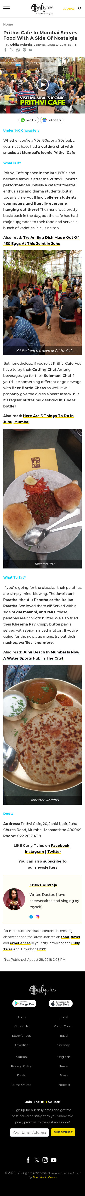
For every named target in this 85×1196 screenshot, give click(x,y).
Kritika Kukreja (21, 44)
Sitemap (63, 1045)
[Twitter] (36, 1160)
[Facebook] (28, 1160)
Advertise (21, 1045)
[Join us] (29, 120)
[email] (30, 50)
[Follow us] (53, 120)
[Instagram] (45, 1160)
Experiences (21, 1036)
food (65, 937)
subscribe (52, 861)
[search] (80, 8)
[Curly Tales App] (24, 1004)
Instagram (34, 852)
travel (75, 937)
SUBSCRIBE (63, 1132)
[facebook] (5, 50)
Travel (64, 1036)
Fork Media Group (44, 1177)
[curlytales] (42, 994)
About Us (21, 1026)
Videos (21, 1057)
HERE (41, 949)
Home (8, 24)
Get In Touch (63, 1026)
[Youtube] (53, 1160)
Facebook (60, 846)
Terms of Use (21, 1085)
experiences (20, 943)
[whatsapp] (18, 50)
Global (69, 8)
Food (64, 1017)
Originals (63, 1057)
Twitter (54, 852)
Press (64, 1075)
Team (64, 1066)
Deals (21, 1075)
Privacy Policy (21, 1066)
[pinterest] (24, 50)
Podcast (64, 1085)
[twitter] (12, 50)
